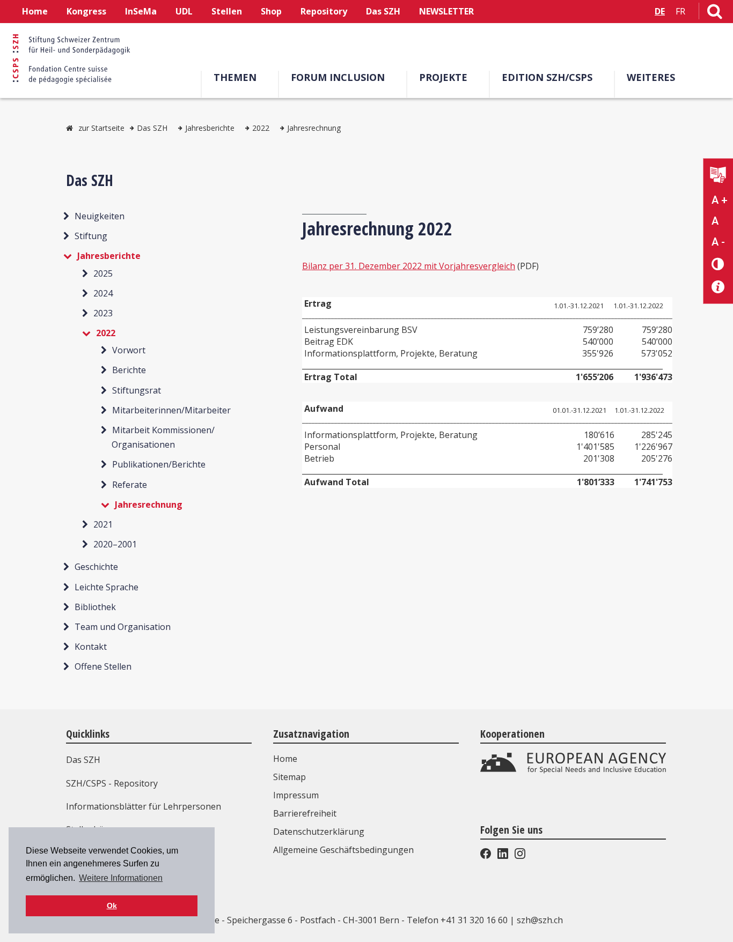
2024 (103, 293)
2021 (103, 524)
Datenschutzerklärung (318, 831)
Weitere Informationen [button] (121, 877)
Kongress (86, 11)
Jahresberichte (209, 128)
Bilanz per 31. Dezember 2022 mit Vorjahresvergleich (408, 266)
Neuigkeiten (99, 216)
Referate (129, 485)
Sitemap (289, 777)
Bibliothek (95, 607)
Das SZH (383, 11)
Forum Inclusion (338, 77)
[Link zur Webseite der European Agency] (573, 771)
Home (35, 11)
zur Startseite (101, 128)
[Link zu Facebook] (486, 856)
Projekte (443, 77)
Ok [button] (112, 905)
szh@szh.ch (540, 920)
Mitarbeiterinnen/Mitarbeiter (171, 410)
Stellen (226, 11)
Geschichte (96, 567)
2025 (103, 273)
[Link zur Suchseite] (714, 13)
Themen (235, 77)
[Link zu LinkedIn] (502, 856)
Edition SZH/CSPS (547, 77)
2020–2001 (115, 544)
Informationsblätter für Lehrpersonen (143, 806)
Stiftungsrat (136, 390)
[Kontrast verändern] (718, 263)
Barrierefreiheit (304, 813)
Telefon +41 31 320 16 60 (457, 920)
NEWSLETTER (446, 11)
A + (720, 200)
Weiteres (651, 77)
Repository (323, 11)
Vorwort (128, 350)
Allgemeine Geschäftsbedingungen (343, 850)
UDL (184, 11)
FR (680, 11)
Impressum (296, 795)
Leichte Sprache (106, 587)
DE (660, 11)
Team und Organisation (123, 627)
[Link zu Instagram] (518, 856)
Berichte (129, 370)
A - (718, 241)
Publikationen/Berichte (159, 464)
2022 (260, 128)
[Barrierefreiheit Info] (718, 287)
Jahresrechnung (314, 128)
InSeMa (141, 11)
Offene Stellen (103, 666)
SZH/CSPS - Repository (112, 783)
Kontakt (91, 646)
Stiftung (91, 236)
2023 (103, 313)
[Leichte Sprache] (718, 176)
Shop (271, 11)
